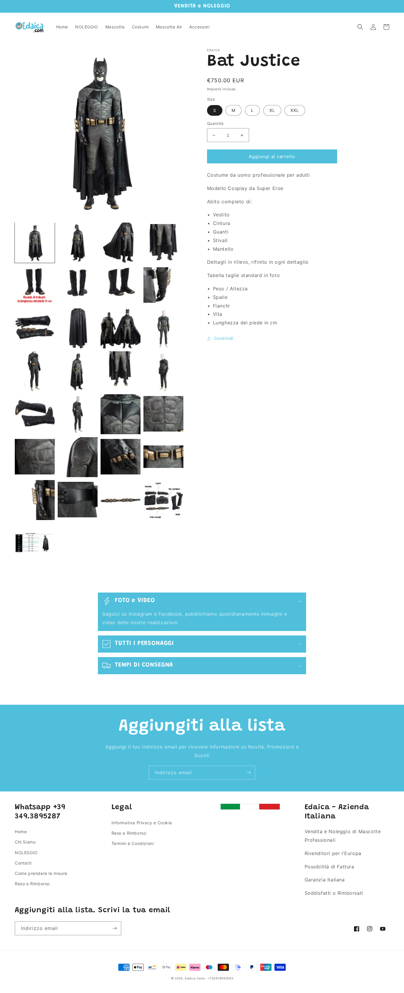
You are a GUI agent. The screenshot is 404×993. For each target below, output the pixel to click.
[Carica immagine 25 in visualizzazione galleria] (35, 500)
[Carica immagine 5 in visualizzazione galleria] (35, 285)
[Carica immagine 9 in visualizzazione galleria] (35, 328)
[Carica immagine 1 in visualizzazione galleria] (35, 243)
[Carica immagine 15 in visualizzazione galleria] (120, 371)
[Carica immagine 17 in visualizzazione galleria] (35, 414)
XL (272, 110)
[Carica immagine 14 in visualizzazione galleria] (78, 371)
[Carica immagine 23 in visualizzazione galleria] (120, 457)
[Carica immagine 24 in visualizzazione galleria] (163, 457)
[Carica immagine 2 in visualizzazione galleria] (78, 243)
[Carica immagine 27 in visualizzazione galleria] (120, 500)
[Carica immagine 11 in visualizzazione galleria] (120, 328)
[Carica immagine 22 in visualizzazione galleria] (78, 457)
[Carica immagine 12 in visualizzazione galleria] (163, 328)
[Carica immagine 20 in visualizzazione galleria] (163, 414)
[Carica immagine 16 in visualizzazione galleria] (163, 371)
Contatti (23, 862)
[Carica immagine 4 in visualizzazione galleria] (163, 243)
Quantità (215, 123)
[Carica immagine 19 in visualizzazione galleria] (120, 414)
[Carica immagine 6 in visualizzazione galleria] (78, 285)
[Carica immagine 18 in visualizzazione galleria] (78, 414)
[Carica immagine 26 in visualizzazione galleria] (78, 500)
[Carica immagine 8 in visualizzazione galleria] (163, 285)
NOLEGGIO (26, 852)
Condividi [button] (223, 338)
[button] (360, 26)
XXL (294, 110)
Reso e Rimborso (32, 883)
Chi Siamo (25, 841)
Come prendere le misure (41, 873)
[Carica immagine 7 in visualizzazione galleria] (120, 285)
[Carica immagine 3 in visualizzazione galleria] (120, 243)
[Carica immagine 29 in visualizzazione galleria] (35, 543)
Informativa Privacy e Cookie (141, 822)
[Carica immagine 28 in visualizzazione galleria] (163, 500)
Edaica (190, 978)
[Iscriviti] (248, 773)
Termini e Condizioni (132, 843)
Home (21, 831)
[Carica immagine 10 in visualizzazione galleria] (78, 328)
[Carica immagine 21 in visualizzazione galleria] (35, 457)
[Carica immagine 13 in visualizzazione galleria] (35, 371)
